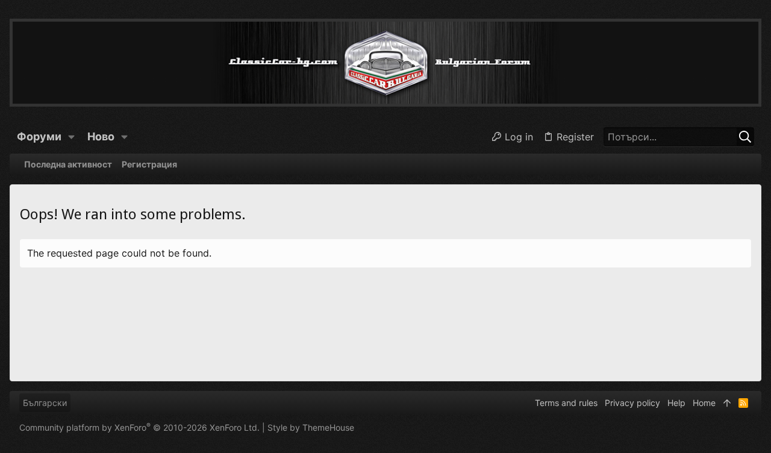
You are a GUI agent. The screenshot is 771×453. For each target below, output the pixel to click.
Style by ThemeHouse (310, 427)
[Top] (727, 403)
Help (676, 403)
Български (45, 403)
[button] (72, 136)
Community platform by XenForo (139, 427)
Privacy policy (632, 403)
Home (704, 403)
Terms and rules (566, 403)
